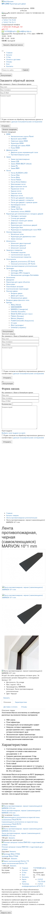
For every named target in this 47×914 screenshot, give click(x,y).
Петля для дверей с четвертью (22, 200)
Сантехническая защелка (20, 254)
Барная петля (16, 191)
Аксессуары (10, 284)
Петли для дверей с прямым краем (24, 202)
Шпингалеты (11, 241)
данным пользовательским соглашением (27, 121)
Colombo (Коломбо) (18, 311)
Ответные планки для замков (22, 220)
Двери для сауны (17, 295)
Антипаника (10, 277)
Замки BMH (15, 168)
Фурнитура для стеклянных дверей (24, 225)
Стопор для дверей (18, 218)
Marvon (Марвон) (17, 318)
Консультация (6, 75)
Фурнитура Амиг (17, 227)
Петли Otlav (15, 175)
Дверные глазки (17, 223)
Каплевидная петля (18, 204)
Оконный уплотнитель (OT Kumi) (23, 264)
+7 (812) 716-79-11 (9, 22)
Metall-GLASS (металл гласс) (22, 314)
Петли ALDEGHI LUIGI (19, 173)
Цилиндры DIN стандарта (20, 273)
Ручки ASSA (15, 148)
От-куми (14, 323)
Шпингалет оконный (18, 248)
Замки (8, 157)
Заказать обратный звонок (13, 45)
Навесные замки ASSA (19, 141)
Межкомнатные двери (19, 298)
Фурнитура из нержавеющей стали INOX (26, 229)
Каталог (9, 55)
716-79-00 (41, 880)
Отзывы (9, 61)
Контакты (9, 66)
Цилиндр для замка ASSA (20, 145)
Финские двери (12, 291)
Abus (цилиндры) (17, 325)
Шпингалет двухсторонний (21, 243)
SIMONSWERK (16, 307)
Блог (8, 64)
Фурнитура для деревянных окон (23, 236)
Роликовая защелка (18, 252)
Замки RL (14, 166)
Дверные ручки (11, 150)
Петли (8, 170)
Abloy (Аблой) (16, 304)
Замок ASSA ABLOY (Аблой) (21, 163)
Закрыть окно (6, 912)
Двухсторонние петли (19, 186)
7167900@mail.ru (10, 31)
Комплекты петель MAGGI (20, 211)
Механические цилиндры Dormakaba (25, 275)
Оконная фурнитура (13, 232)
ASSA (8, 134)
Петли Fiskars (16, 179)
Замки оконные (16, 239)
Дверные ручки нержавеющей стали (24, 152)
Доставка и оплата (10, 707)
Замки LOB (15, 161)
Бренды (9, 302)
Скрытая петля (16, 193)
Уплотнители (11, 259)
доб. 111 (5, 29)
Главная (9, 52)
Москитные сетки (17, 234)
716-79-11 (41, 885)
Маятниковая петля (18, 184)
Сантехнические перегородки (17, 289)
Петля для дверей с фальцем (22, 198)
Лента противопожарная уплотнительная (21, 266)
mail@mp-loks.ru (25, 31)
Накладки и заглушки (18, 216)
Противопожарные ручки (20, 154)
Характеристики (21, 702)
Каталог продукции (10, 129)
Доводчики (10, 279)
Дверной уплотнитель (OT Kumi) (23, 261)
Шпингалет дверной (18, 245)
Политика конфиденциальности (30, 885)
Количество (6, 404)
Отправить (5, 126)
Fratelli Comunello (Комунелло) (22, 320)
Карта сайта (24, 880)
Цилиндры (10, 268)
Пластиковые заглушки (14, 286)
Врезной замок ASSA (18, 138)
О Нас (8, 57)
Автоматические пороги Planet (22, 136)
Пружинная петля (17, 189)
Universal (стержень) (18, 327)
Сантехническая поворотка (21, 257)
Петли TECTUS (16, 209)
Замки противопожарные (20, 159)
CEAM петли (15, 207)
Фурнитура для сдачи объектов (18, 282)
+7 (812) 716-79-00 (9, 20)
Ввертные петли (17, 195)
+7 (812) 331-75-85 (9, 27)
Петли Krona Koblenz (18, 182)
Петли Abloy (15, 177)
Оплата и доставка (13, 59)
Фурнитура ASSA (17, 143)
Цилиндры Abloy (17, 270)
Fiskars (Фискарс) (17, 316)
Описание (7, 702)
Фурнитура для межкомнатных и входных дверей (24, 214)
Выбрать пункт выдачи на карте (13, 433)
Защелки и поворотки (14, 250)
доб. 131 (19, 27)
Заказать (6, 698)
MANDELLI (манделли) (19, 309)
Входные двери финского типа (17, 300)
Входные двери (16, 293)
